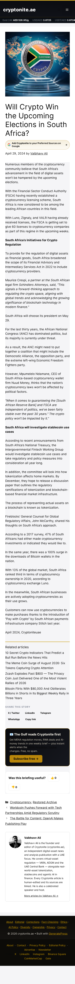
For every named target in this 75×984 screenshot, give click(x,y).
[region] (37, 954)
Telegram (45, 713)
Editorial (19, 921)
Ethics (64, 921)
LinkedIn (30, 713)
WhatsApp (14, 719)
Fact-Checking (50, 921)
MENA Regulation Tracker (42, 747)
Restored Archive (45, 802)
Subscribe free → (26, 758)
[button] (58, 9)
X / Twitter (14, 713)
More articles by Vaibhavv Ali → (41, 895)
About (9, 921)
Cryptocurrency (20, 802)
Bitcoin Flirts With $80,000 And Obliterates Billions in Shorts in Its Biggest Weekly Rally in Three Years (37, 693)
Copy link (30, 719)
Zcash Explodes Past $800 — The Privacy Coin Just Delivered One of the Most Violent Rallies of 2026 (36, 678)
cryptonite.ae (19, 10)
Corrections (32, 921)
